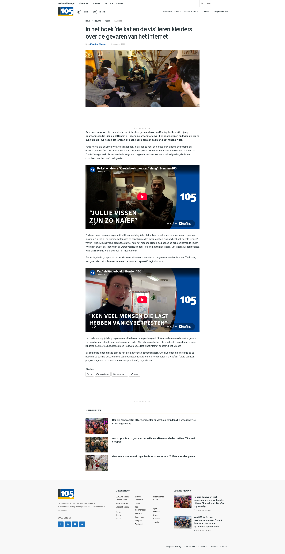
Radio (85, 12)
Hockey (156, 515)
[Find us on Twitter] (68, 524)
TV (154, 503)
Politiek (138, 503)
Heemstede (139, 517)
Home (88, 21)
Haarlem (118, 21)
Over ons (107, 3)
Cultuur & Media (191, 12)
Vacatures (95, 3)
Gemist (206, 12)
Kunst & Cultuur (122, 503)
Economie (139, 500)
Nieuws (166, 12)
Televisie (102, 12)
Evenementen (121, 500)
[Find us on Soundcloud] (82, 524)
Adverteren (83, 3)
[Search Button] (201, 3)
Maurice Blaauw (98, 44)
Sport (176, 12)
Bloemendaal (140, 510)
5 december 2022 (117, 44)
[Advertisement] (142, 118)
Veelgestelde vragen (66, 3)
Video (118, 519)
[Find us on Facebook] (61, 524)
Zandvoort (139, 524)
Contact (119, 3)
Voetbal (156, 522)
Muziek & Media (122, 507)
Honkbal (156, 519)
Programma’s (220, 12)
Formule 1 (157, 512)
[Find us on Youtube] (75, 524)
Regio (107, 21)
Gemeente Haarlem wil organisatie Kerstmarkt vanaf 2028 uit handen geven (153, 456)
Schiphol (138, 521)
